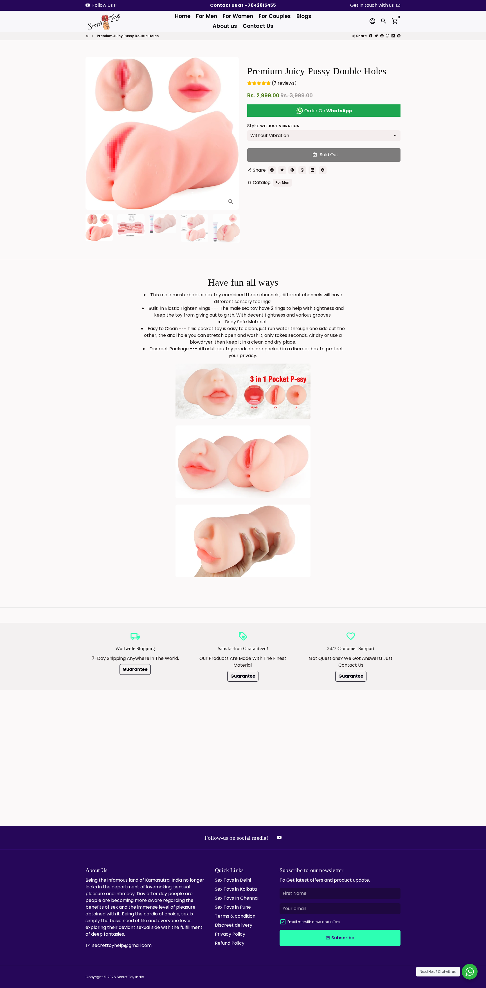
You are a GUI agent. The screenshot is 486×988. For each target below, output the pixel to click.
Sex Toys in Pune (233, 907)
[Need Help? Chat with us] (470, 972)
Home (182, 16)
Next (231, 133)
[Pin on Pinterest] (382, 35)
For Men (206, 16)
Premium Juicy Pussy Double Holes (128, 35)
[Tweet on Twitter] (376, 35)
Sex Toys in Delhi (233, 880)
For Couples (275, 16)
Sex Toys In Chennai (236, 898)
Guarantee (135, 669)
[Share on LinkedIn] (393, 35)
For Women (238, 16)
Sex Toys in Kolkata (236, 889)
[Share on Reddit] (398, 35)
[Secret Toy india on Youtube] (88, 5)
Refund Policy (229, 943)
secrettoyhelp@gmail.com (119, 945)
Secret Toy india (130, 976)
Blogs (303, 16)
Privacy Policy (230, 934)
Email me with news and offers (313, 921)
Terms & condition (235, 916)
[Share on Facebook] (370, 35)
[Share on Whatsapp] (387, 35)
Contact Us (258, 26)
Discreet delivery (233, 925)
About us (225, 26)
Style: (273, 125)
